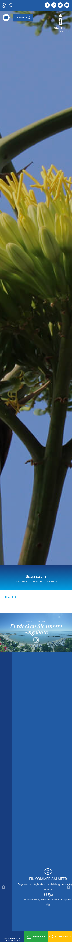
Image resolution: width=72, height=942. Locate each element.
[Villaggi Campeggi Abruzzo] (60, 22)
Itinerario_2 (10, 597)
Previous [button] (3, 887)
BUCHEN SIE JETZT (39, 939)
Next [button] (68, 887)
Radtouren (37, 582)
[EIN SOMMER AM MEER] (36, 905)
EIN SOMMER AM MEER (36, 879)
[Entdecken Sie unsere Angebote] (36, 640)
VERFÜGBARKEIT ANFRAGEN (63, 939)
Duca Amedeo (22, 582)
